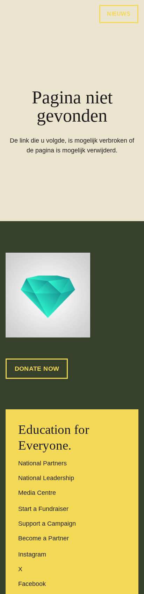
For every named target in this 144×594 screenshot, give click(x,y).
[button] (10, 14)
